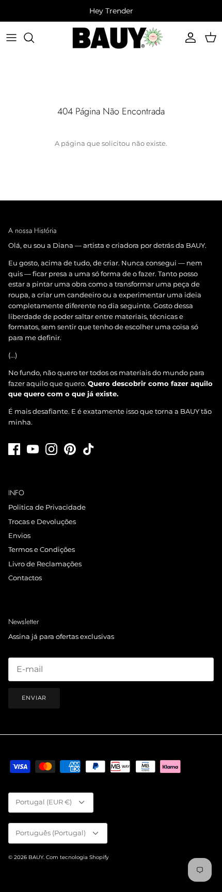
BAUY (35, 857)
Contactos (25, 578)
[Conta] (188, 37)
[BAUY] (111, 38)
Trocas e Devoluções (42, 521)
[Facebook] (14, 449)
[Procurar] (34, 37)
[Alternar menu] (11, 37)
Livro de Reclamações (45, 564)
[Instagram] (51, 449)
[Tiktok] (88, 449)
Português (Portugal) (50, 833)
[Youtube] (33, 449)
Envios (19, 535)
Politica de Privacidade (47, 507)
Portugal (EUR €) (43, 802)
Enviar (34, 697)
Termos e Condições (41, 549)
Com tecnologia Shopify (77, 857)
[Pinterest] (70, 449)
